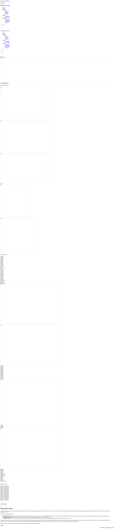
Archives (7, 11)
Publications (7, 21)
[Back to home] (4, 0)
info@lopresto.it (3, 503)
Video (6, 22)
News (4, 7)
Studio (4, 18)
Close (2, 525)
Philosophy (7, 16)
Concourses (7, 20)
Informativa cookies (110, 527)
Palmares (7, 12)
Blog (4, 8)
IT (3, 24)
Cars (6, 10)
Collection (5, 9)
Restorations (7, 17)
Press (6, 14)
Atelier (4, 15)
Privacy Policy (102, 527)
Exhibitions (7, 19)
